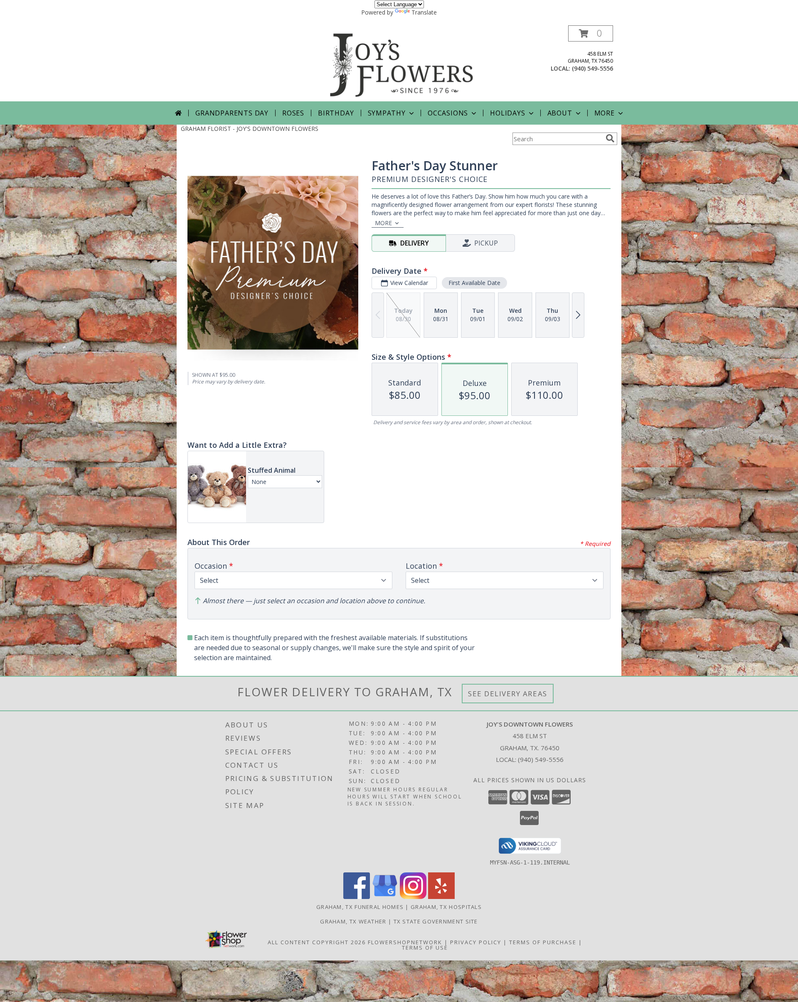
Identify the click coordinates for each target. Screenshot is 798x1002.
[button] (590, 33)
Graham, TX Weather (353, 921)
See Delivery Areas (507, 693)
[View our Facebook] (356, 897)
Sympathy (387, 113)
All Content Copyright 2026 (317, 942)
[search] (610, 138)
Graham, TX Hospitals (446, 907)
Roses (293, 113)
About (559, 113)
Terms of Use (425, 947)
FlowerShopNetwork (405, 942)
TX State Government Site (436, 921)
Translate (424, 12)
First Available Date (474, 283)
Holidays (507, 113)
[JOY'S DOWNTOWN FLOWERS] (402, 63)
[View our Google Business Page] (385, 897)
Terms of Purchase (542, 942)
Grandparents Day (231, 113)
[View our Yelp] (441, 897)
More (604, 113)
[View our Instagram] (413, 897)
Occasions (448, 113)
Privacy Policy (475, 942)
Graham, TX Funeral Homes (360, 907)
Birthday (336, 113)
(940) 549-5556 (592, 68)
